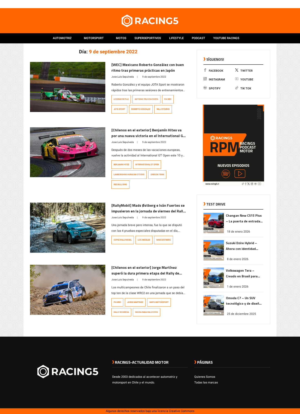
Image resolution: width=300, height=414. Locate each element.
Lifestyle (176, 38)
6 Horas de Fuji (121, 99)
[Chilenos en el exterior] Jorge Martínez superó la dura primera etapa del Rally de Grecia (145, 273)
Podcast (198, 38)
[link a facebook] (248, 4)
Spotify (215, 88)
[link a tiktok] (268, 4)
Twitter (246, 71)
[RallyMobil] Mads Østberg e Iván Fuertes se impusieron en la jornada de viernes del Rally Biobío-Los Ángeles (148, 211)
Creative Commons (181, 411)
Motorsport (94, 38)
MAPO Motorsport (159, 302)
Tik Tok (245, 88)
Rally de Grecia (121, 312)
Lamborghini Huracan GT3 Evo (129, 174)
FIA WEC (167, 99)
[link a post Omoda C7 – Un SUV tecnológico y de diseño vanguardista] (213, 314)
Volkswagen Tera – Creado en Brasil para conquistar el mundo (242, 273)
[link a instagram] (256, 4)
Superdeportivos (147, 38)
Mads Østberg (163, 239)
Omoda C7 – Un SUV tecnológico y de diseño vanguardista (243, 300)
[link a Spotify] (264, 4)
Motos (121, 38)
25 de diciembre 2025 (241, 314)
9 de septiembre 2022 (154, 77)
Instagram (217, 79)
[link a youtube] (260, 4)
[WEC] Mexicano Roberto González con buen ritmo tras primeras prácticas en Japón (147, 67)
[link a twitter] (252, 4)
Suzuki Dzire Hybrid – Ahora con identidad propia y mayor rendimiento (241, 245)
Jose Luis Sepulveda (122, 77)
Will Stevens (163, 109)
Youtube (246, 79)
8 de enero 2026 (237, 259)
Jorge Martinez (135, 302)
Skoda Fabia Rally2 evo (146, 312)
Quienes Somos (204, 377)
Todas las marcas (206, 382)
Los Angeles (144, 239)
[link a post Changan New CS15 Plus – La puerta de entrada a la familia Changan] (213, 232)
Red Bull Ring (120, 184)
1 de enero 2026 (237, 286)
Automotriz (62, 38)
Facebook (216, 71)
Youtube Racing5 (226, 38)
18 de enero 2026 (238, 231)
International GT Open (147, 164)
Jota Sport (119, 109)
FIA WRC (117, 302)
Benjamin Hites (121, 164)
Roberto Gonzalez (140, 109)
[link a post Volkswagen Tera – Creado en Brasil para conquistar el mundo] (213, 287)
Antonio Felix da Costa (146, 99)
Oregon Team (157, 174)
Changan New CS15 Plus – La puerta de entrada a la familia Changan (244, 218)
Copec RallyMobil (123, 239)
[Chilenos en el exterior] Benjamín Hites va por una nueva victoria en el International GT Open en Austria (148, 135)
